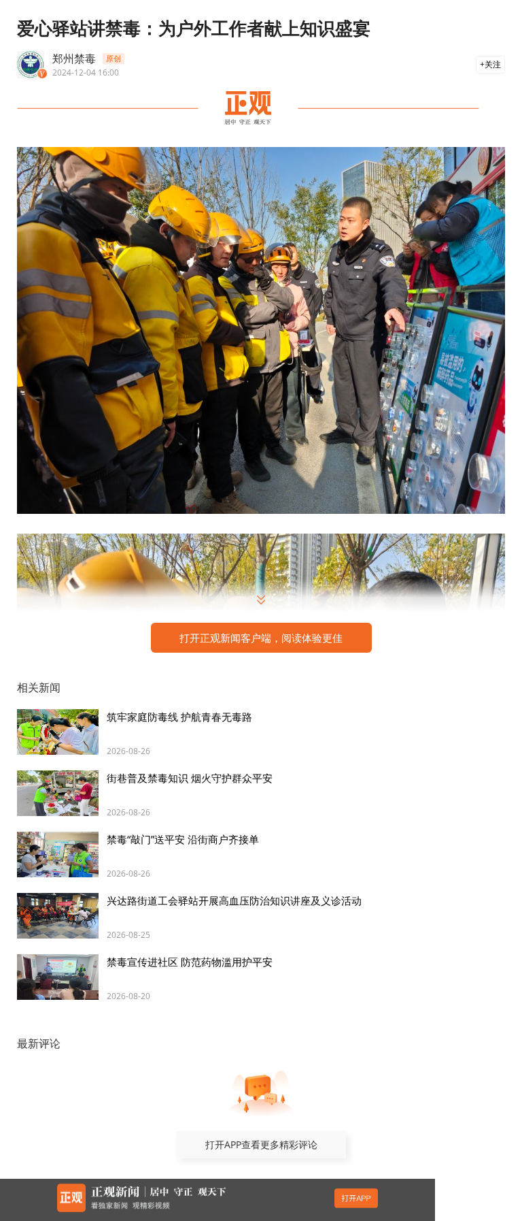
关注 (493, 64)
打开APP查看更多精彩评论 (261, 1144)
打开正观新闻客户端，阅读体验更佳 (261, 638)
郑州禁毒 (74, 58)
